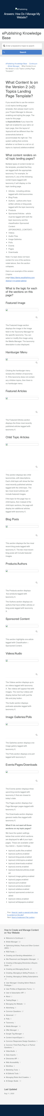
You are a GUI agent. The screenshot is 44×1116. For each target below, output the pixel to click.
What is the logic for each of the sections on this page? (21, 292)
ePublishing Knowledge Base (16, 63)
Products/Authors (16, 563)
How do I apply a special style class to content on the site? (22, 913)
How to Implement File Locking (23, 917)
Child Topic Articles (17, 437)
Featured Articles (16, 391)
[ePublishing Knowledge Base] (21, 9)
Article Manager (13, 66)
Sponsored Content (18, 618)
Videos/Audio (14, 653)
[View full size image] (22, 314)
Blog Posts (12, 519)
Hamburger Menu (16, 352)
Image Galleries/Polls (19, 717)
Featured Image (15, 303)
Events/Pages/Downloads (21, 764)
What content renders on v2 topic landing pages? (21, 156)
